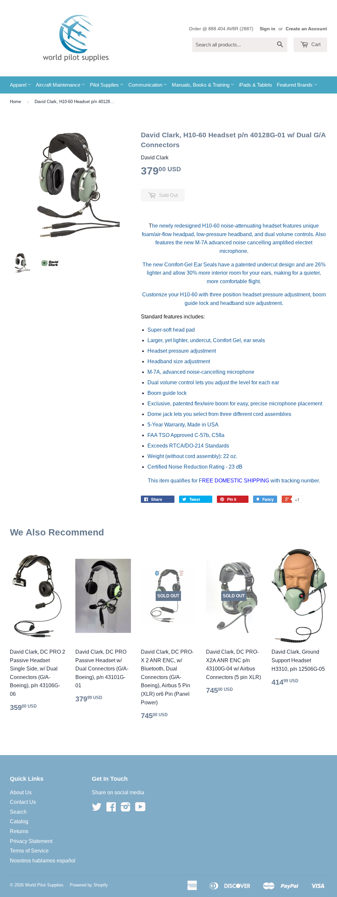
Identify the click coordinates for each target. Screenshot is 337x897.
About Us (21, 792)
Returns (19, 831)
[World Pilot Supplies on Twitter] (97, 809)
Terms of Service (29, 851)
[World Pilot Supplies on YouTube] (140, 809)
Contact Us (23, 802)
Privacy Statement (31, 841)
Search (18, 812)
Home (15, 101)
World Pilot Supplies (44, 885)
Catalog (19, 821)
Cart (315, 44)
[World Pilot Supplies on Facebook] (111, 809)
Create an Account (306, 28)
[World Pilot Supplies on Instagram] (126, 809)
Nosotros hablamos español (42, 860)
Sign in (267, 28)
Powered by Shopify (89, 885)
